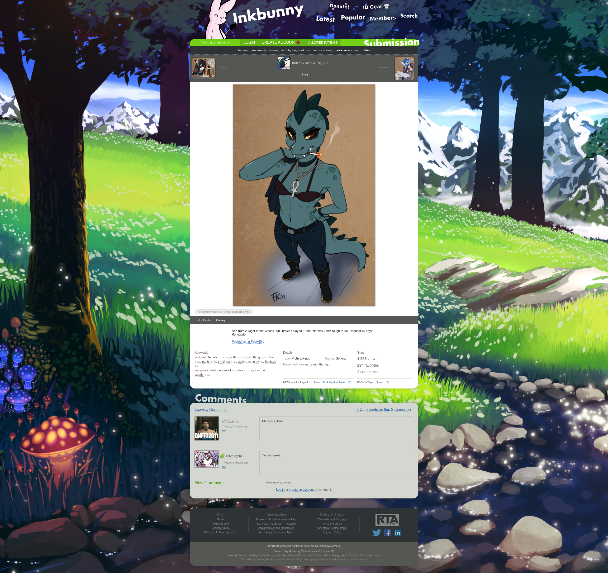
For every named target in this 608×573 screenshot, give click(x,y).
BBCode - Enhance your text (220, 532)
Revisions (290, 523)
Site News (262, 523)
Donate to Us (263, 519)
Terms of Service (332, 523)
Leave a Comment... (211, 409)
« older (224, 67)
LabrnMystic (234, 456)
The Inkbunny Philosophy (332, 519)
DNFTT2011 (230, 420)
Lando (376, 555)
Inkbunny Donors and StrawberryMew (308, 555)
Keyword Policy (332, 532)
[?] (349, 382)
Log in (280, 489)
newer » (383, 67)
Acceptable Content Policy (332, 527)
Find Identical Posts (334, 382)
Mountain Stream (358, 555)
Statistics (276, 523)
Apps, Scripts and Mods (280, 532)
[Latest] (325, 19)
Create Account (279, 42)
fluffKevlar (205, 320)
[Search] (409, 15)
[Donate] (339, 6)
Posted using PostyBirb (248, 341)
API (261, 532)
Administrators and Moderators (276, 527)
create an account (346, 50)
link (224, 430)
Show (316, 382)
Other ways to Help (285, 519)
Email (220, 519)
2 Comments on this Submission (383, 409)
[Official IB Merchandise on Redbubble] (376, 6)
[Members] (383, 18)
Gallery (220, 320)
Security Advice (221, 527)
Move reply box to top (278, 482)
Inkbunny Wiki (221, 523)
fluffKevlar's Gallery (311, 63)
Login (249, 42)
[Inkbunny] (269, 14)
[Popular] (353, 17)
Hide (365, 50)
